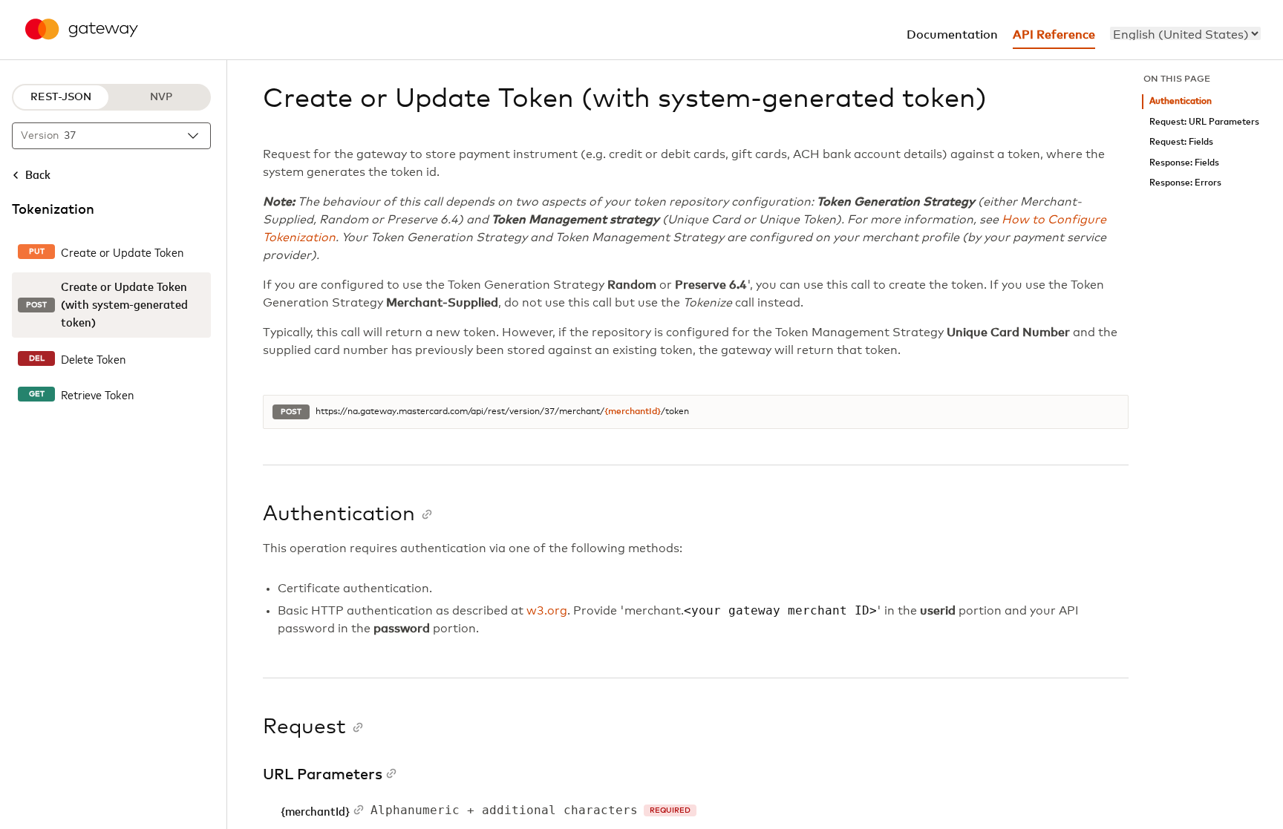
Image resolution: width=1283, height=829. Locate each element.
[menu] (1185, 33)
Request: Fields (1181, 142)
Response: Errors (1185, 183)
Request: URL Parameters (1204, 122)
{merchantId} (632, 411)
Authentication (1180, 101)
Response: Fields (1184, 163)
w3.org (546, 611)
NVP (161, 97)
